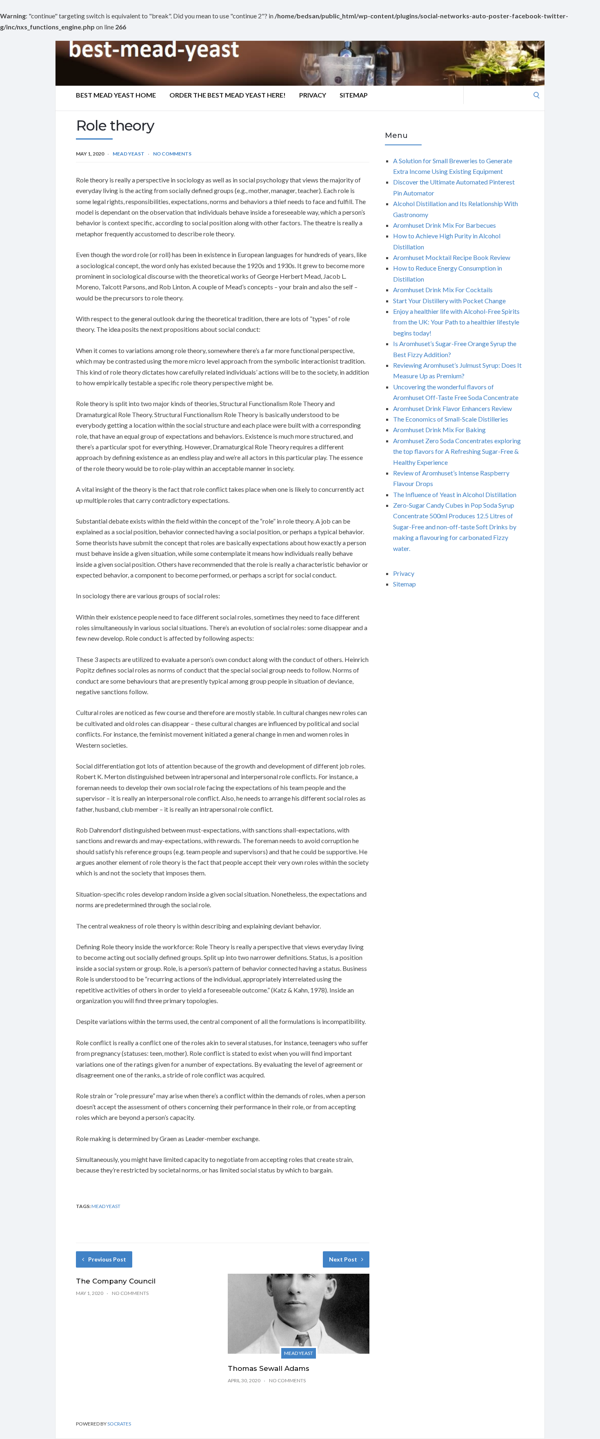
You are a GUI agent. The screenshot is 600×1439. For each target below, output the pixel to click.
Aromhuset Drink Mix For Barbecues (444, 225)
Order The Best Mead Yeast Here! (227, 95)
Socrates (119, 1424)
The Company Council (116, 1281)
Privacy (312, 95)
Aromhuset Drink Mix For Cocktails (443, 289)
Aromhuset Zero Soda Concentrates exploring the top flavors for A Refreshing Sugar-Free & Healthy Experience (457, 451)
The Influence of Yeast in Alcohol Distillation (454, 494)
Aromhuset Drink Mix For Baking (439, 429)
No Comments (172, 154)
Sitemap (354, 95)
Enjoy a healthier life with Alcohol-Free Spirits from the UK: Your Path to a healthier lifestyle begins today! (456, 322)
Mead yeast (128, 154)
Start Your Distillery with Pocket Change (449, 300)
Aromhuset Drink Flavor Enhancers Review (452, 408)
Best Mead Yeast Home (116, 95)
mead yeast (105, 1206)
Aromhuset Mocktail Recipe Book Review (451, 257)
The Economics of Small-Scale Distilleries (450, 419)
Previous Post (107, 1259)
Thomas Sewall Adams (268, 1368)
